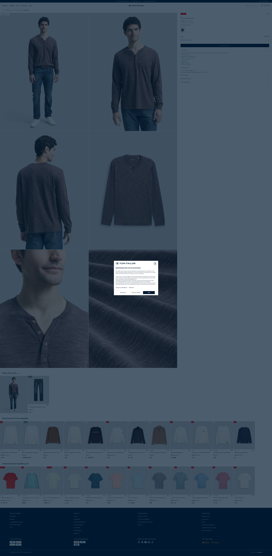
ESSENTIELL (123, 292)
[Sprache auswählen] (155, 263)
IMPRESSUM (131, 287)
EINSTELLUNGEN (136, 292)
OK (149, 292)
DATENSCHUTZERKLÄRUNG (121, 287)
